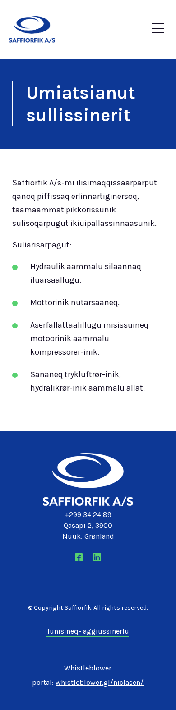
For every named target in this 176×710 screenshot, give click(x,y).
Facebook (79, 557)
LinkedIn (97, 557)
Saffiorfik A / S (39, 29)
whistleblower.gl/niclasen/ (100, 682)
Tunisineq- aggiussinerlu (87, 631)
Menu (158, 31)
